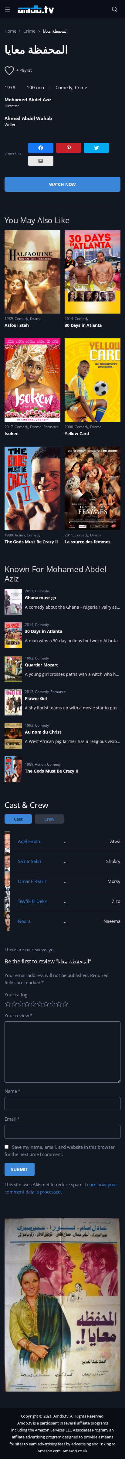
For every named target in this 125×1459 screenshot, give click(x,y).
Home (10, 31)
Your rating (16, 995)
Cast (18, 819)
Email (12, 1119)
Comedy (64, 87)
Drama (36, 318)
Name (12, 1091)
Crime (29, 31)
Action (20, 535)
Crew (49, 819)
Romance (51, 426)
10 (65, 1004)
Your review (18, 1015)
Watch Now (62, 184)
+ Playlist (24, 70)
